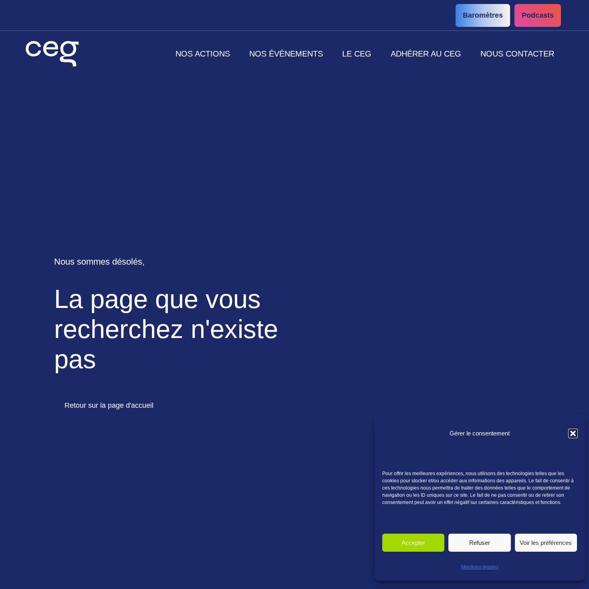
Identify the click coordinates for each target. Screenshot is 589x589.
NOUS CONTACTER (517, 53)
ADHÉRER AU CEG (426, 53)
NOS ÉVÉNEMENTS (286, 53)
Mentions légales (479, 567)
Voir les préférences (546, 542)
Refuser (479, 542)
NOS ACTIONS (202, 53)
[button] (573, 433)
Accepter (413, 542)
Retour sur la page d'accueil (109, 405)
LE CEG (356, 53)
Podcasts (538, 15)
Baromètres (483, 15)
